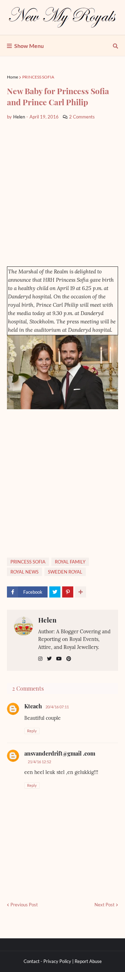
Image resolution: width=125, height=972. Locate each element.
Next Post (104, 904)
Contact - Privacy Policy (47, 961)
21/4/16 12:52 (39, 761)
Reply (32, 730)
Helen (47, 619)
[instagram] (40, 658)
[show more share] (80, 592)
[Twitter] (54, 592)
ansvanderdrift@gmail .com (59, 753)
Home (12, 77)
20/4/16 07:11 (57, 707)
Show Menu (29, 45)
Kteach (33, 706)
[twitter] (49, 658)
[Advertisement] (62, 193)
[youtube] (59, 658)
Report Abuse (88, 961)
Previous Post (24, 904)
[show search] (115, 46)
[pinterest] (68, 658)
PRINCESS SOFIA (38, 77)
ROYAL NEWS (24, 572)
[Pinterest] (67, 592)
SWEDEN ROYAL (65, 572)
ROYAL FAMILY (70, 562)
